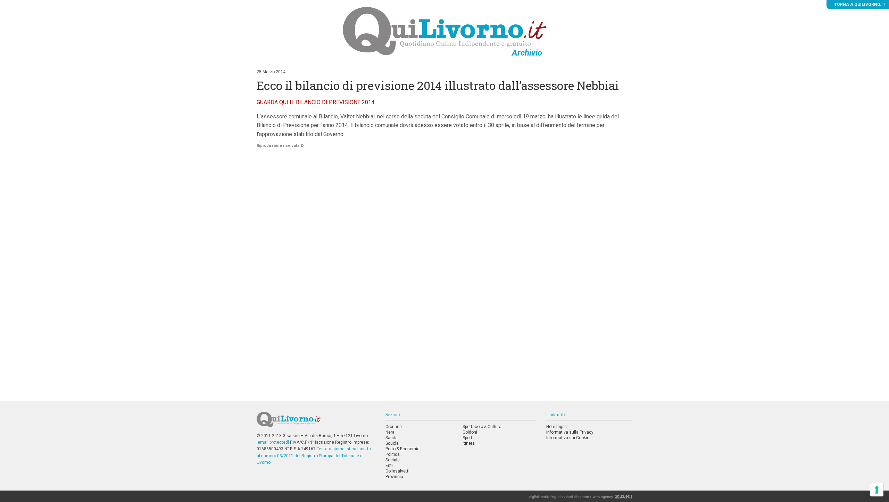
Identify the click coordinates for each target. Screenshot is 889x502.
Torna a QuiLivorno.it (859, 4)
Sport (467, 437)
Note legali (556, 426)
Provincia (394, 476)
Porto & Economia (402, 448)
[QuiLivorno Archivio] (445, 30)
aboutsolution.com (573, 496)
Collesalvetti (397, 471)
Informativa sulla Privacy (569, 432)
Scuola (392, 443)
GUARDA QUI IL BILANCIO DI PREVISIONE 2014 (315, 102)
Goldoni (470, 432)
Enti (389, 465)
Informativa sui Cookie (567, 437)
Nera (389, 432)
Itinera (469, 443)
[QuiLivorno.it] (316, 422)
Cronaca (393, 426)
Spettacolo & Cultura (482, 426)
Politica (392, 454)
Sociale (392, 460)
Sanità (391, 437)
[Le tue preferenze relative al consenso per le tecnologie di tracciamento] (876, 489)
